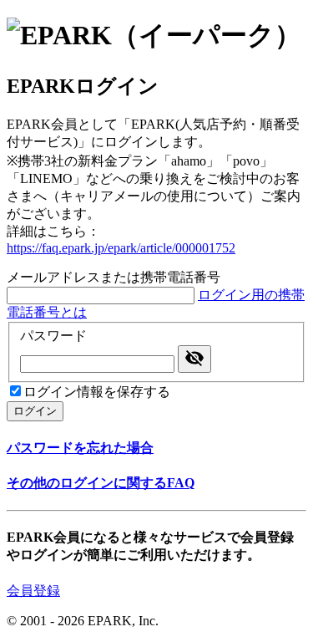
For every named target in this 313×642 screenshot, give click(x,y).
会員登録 (33, 590)
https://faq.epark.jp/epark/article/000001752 (121, 248)
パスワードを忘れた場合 (80, 448)
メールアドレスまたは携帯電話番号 (113, 277)
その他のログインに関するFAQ (100, 483)
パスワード (53, 336)
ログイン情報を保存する (96, 392)
